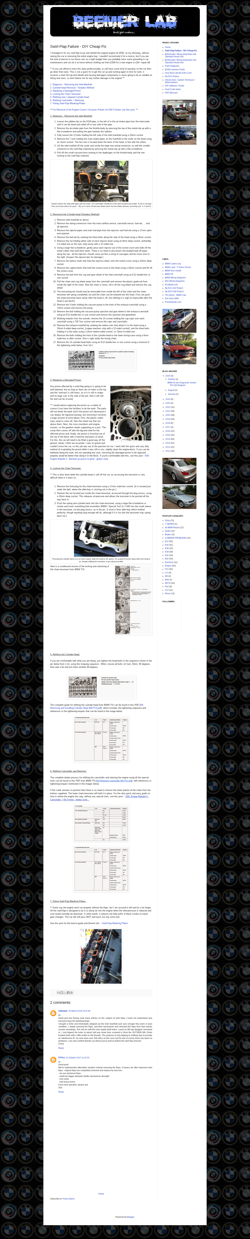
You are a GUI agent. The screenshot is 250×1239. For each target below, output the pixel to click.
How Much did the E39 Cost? (178, 73)
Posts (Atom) (68, 1199)
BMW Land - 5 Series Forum (178, 267)
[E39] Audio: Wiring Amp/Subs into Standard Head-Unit (180, 61)
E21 (167, 541)
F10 (167, 569)
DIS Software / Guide (174, 86)
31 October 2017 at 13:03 (77, 1057)
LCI (166, 573)
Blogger (130, 1217)
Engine (168, 566)
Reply (61, 1048)
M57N (168, 583)
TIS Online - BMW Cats (175, 295)
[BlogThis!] (61, 992)
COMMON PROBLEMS (175, 538)
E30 (167, 545)
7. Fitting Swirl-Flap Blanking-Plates (67, 103)
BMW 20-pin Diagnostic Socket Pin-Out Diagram (182, 383)
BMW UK (169, 274)
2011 (168, 451)
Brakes (168, 534)
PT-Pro (61, 1057)
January (172, 394)
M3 (166, 576)
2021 (168, 411)
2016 (168, 431)
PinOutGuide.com (173, 302)
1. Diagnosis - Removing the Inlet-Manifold (71, 84)
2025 (168, 376)
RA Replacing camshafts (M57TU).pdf (114, 781)
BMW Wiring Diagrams (175, 277)
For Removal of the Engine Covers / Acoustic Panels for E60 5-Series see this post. (94, 109)
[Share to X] (65, 992)
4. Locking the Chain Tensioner (65, 94)
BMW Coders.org (173, 263)
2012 (168, 447)
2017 (168, 427)
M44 (167, 580)
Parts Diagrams (172, 66)
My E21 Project (172, 76)
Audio (167, 531)
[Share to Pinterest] (71, 992)
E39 (167, 552)
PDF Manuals (171, 93)
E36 (167, 548)
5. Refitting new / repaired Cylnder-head (69, 97)
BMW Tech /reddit (173, 270)
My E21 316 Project (174, 288)
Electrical (169, 562)
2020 (168, 415)
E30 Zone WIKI (172, 298)
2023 (168, 403)
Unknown (62, 1011)
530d (167, 520)
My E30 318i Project (174, 291)
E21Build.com (171, 284)
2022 (168, 407)
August (171, 390)
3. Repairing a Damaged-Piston (65, 90)
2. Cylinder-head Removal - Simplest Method (72, 87)
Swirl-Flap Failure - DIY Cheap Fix (181, 50)
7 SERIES (169, 524)
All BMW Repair (172, 527)
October (172, 379)
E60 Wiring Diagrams (175, 281)
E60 (167, 559)
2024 (168, 399)
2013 (168, 443)
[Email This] (58, 992)
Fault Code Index (173, 89)
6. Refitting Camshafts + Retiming (67, 100)
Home (101, 1194)
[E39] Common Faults (175, 69)
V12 (167, 590)
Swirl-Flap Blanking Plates (115, 923)
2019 (168, 419)
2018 (168, 423)
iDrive (167, 593)
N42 (167, 586)
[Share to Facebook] (68, 992)
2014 (168, 439)
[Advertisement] (101, 1167)
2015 (168, 435)
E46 (167, 555)
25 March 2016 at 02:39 (79, 1011)
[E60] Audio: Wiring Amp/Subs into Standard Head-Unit (180, 55)
